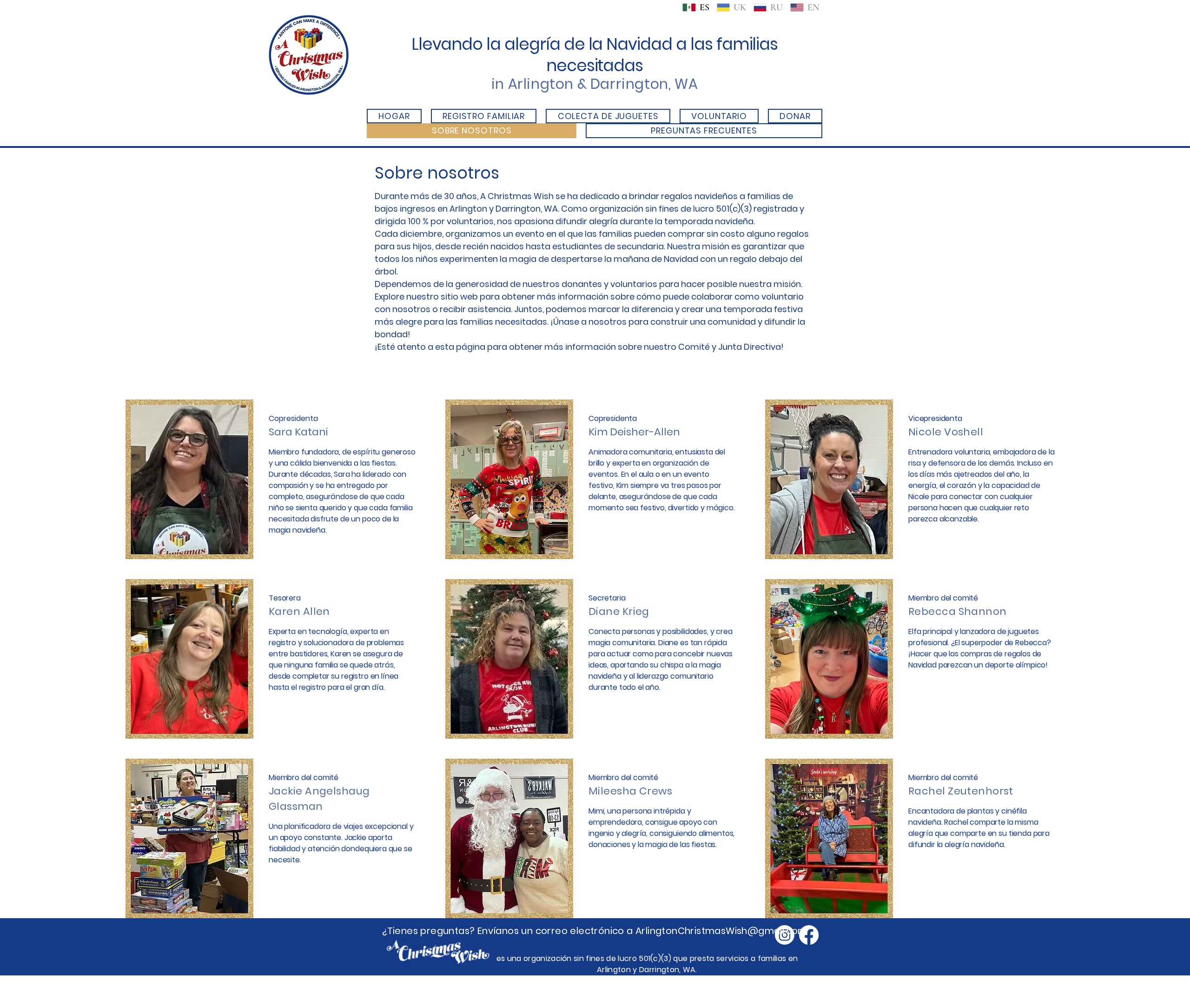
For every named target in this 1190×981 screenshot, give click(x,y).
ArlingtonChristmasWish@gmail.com (721, 930)
